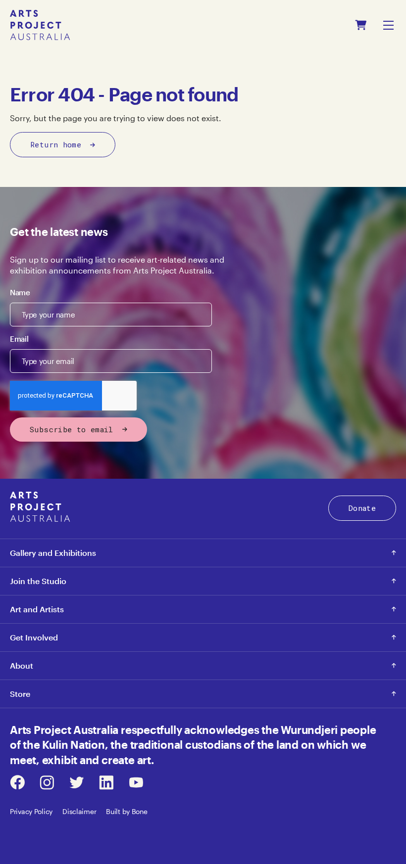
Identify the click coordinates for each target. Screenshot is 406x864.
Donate (362, 508)
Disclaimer (79, 811)
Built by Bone (126, 811)
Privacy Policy (31, 811)
